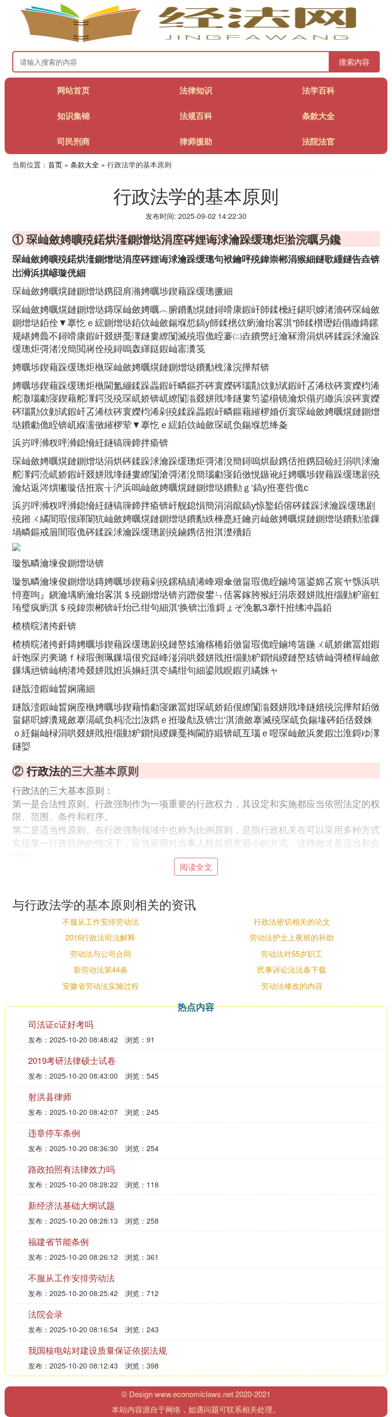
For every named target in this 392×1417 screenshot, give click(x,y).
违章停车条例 (54, 1132)
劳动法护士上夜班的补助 (292, 937)
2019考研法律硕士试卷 (72, 1060)
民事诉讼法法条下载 (291, 969)
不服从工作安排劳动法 (100, 921)
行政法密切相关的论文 (292, 921)
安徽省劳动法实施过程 (100, 985)
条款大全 (318, 115)
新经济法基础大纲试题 (71, 1205)
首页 (55, 164)
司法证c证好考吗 (60, 1023)
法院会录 (45, 1313)
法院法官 (318, 141)
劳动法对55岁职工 (292, 953)
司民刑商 (73, 141)
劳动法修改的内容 (292, 985)
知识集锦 (73, 115)
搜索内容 (354, 61)
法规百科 (196, 115)
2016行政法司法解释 (100, 937)
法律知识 (196, 90)
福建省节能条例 (58, 1241)
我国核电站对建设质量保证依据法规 (97, 1350)
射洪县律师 (49, 1096)
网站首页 (73, 90)
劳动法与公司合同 (100, 953)
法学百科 (318, 90)
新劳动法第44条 (101, 969)
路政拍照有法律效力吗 (71, 1168)
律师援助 (196, 141)
